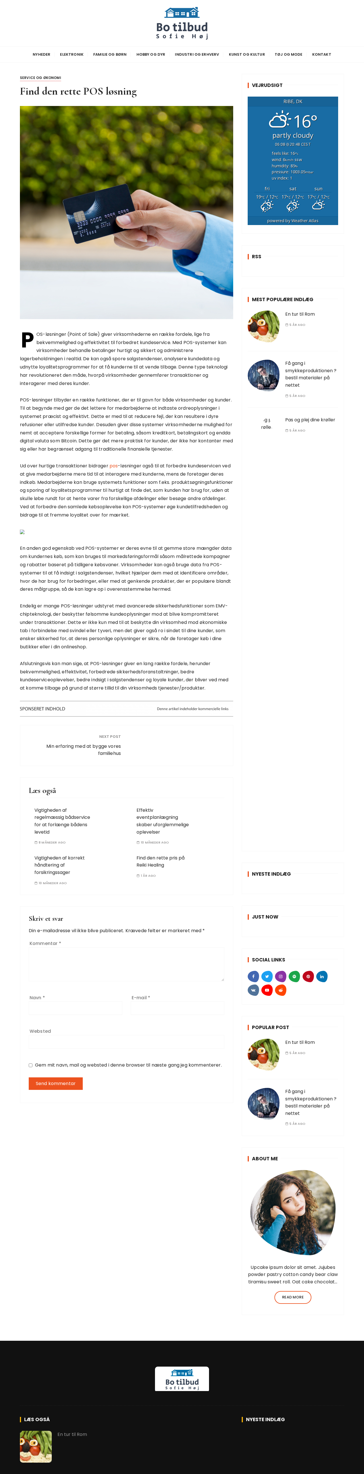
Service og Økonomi (40, 77)
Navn (37, 997)
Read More (292, 1297)
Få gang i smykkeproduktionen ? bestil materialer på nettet (310, 374)
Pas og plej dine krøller (310, 420)
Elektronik (72, 54)
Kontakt (321, 54)
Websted (40, 1031)
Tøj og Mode (289, 54)
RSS (256, 256)
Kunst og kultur (247, 54)
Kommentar (45, 943)
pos (113, 466)
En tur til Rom (300, 314)
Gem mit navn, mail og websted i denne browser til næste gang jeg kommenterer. (128, 1065)
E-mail (141, 997)
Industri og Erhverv (197, 54)
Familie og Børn (110, 54)
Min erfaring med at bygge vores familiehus (83, 750)
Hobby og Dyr (151, 54)
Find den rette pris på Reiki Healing (160, 862)
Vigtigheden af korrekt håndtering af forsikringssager (59, 865)
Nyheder (41, 54)
